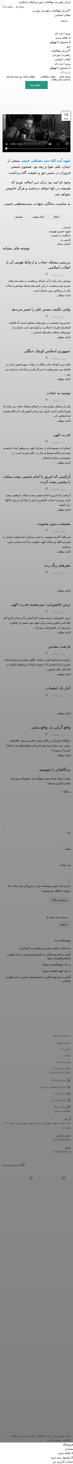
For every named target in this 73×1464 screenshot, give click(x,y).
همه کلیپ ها (56, 91)
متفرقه (66, 91)
